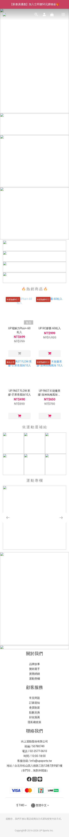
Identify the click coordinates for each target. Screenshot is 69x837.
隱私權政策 (34, 722)
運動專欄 (34, 678)
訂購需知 (34, 702)
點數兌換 (34, 712)
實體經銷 (34, 673)
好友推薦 (34, 717)
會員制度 (34, 707)
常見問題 (34, 697)
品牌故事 (34, 664)
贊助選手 (34, 668)
